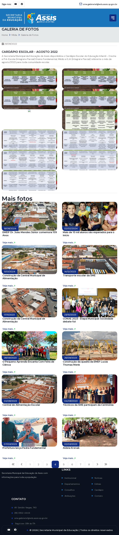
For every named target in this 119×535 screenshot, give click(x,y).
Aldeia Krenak (71, 448)
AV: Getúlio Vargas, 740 (25, 507)
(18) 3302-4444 (22, 513)
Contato (99, 496)
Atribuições (70, 496)
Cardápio (99, 490)
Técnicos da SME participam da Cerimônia (88, 405)
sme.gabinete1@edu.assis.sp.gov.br (100, 4)
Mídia (14, 35)
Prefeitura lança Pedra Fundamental (24, 448)
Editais (98, 484)
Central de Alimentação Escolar (21, 405)
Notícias (98, 478)
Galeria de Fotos (29, 35)
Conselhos (70, 490)
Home (5, 35)
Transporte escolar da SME (79, 275)
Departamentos (72, 484)
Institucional (70, 478)
